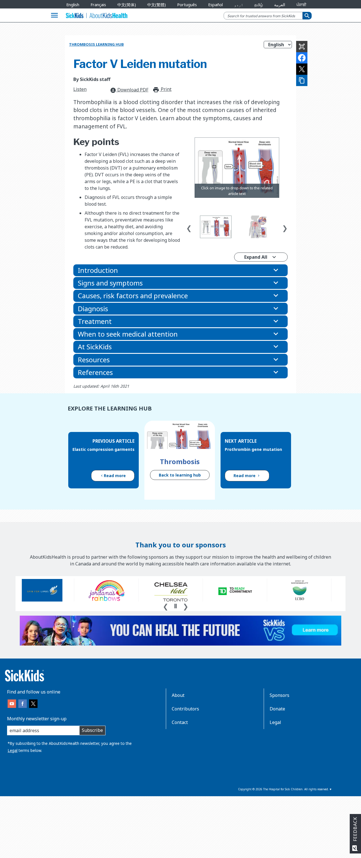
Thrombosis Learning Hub (96, 44)
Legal (12, 750)
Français (98, 4)
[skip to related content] (237, 167)
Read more (115, 475)
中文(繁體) (156, 4)
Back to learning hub (180, 475)
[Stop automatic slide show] (175, 606)
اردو (238, 4)
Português (187, 4)
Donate (277, 709)
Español (215, 4)
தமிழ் (258, 4)
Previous (189, 227)
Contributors (185, 709)
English (72, 4)
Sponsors (279, 695)
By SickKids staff (91, 79)
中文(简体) (126, 4)
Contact (180, 722)
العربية (279, 4)
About (178, 695)
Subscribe (92, 730)
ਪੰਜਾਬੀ (301, 4)
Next (285, 227)
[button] (180, 270)
